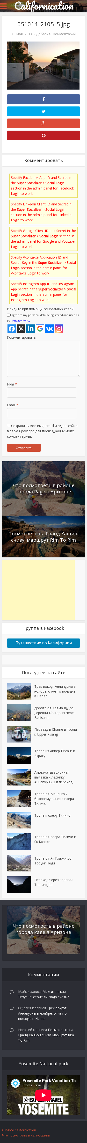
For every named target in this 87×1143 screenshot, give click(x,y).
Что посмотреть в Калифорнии (26, 1135)
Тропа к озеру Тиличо (52, 815)
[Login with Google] (40, 328)
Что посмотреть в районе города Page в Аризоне (43, 488)
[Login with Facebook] (11, 328)
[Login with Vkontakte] (49, 328)
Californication (43, 5)
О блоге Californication (19, 1130)
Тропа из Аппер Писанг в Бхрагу (54, 753)
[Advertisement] (38, 590)
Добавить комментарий (56, 34)
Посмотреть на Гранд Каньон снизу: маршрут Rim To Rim (43, 536)
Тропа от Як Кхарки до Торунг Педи (53, 860)
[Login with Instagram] (59, 328)
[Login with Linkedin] (30, 328)
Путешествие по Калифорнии (43, 642)
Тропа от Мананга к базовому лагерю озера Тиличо (54, 799)
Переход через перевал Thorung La (53, 882)
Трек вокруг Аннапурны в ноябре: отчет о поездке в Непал (55, 691)
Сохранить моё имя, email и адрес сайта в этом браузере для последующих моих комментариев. (42, 431)
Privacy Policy (21, 320)
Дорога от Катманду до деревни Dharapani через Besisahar (54, 713)
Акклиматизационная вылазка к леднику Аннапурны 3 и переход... (54, 777)
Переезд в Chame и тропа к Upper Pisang (55, 731)
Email (12, 405)
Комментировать (21, 337)
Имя (12, 384)
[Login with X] (21, 328)
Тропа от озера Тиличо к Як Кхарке (55, 839)
